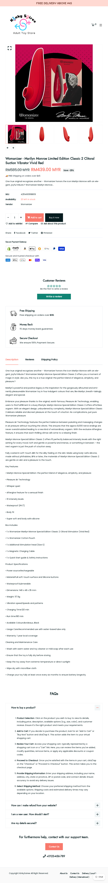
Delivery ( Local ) (89, 873)
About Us (64, 873)
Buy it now (54, 217)
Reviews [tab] (29, 359)
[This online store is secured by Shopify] (13, 248)
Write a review (54, 296)
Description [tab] (11, 359)
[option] (54, 83)
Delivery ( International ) (79, 877)
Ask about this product (54, 223)
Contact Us (54, 846)
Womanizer (26, 204)
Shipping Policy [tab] (49, 359)
